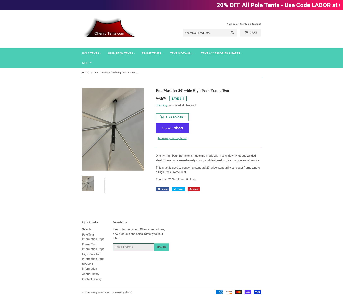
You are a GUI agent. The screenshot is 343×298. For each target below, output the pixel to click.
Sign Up (161, 247)
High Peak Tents (121, 53)
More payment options (172, 138)
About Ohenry (90, 274)
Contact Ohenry (92, 279)
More (86, 63)
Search (86, 229)
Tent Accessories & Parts (221, 53)
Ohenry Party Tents (99, 292)
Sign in (231, 24)
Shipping (161, 105)
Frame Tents (152, 53)
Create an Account (250, 24)
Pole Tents (91, 53)
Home (85, 72)
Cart (253, 32)
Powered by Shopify (123, 292)
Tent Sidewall (181, 53)
